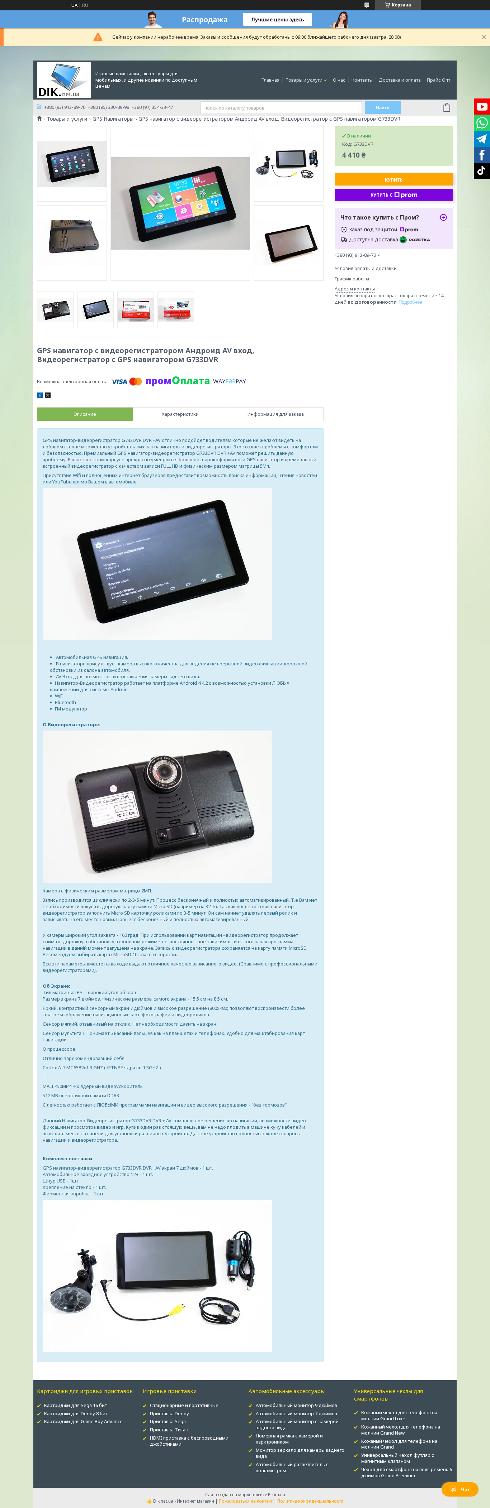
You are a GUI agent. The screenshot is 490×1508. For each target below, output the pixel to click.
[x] (48, 396)
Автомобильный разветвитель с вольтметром (292, 1467)
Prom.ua (276, 1495)
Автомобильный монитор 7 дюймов (296, 1413)
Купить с (381, 195)
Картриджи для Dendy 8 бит (76, 1413)
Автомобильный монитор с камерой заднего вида (297, 1424)
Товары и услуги (304, 80)
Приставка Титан (169, 1429)
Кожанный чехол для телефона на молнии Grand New (400, 1429)
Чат (465, 1489)
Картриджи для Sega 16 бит (75, 1405)
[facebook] (40, 396)
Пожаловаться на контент (246, 1501)
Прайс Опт (438, 80)
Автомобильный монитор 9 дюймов (296, 1405)
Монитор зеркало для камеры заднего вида (300, 1453)
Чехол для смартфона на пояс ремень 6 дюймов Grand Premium (406, 1472)
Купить (394, 180)
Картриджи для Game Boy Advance (83, 1421)
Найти (383, 107)
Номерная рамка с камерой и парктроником (289, 1438)
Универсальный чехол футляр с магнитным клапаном (397, 1458)
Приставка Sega (168, 1421)
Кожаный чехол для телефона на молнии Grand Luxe (399, 1415)
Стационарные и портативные (184, 1405)
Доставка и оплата (400, 80)
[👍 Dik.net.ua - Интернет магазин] (64, 79)
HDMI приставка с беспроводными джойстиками (189, 1441)
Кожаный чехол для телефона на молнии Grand (399, 1444)
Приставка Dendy (169, 1413)
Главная (270, 80)
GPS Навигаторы (113, 119)
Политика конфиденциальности (310, 1501)
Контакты (362, 80)
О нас (339, 80)
